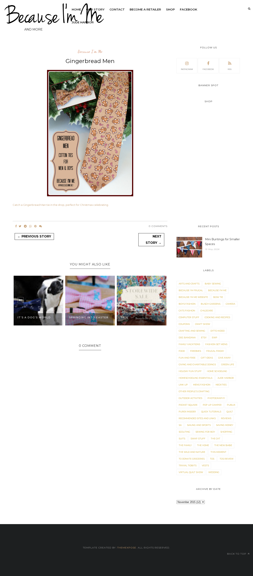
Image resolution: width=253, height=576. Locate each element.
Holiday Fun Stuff (190, 371)
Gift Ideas (207, 357)
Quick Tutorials (211, 411)
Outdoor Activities (190, 398)
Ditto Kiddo (218, 330)
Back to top (237, 553)
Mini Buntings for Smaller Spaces (222, 241)
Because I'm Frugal (191, 290)
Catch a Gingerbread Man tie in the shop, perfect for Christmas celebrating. (61, 204)
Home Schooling (217, 371)
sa (180, 425)
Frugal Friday (215, 351)
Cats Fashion (187, 310)
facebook (208, 69)
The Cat (215, 438)
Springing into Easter (89, 317)
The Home (203, 445)
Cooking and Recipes (217, 317)
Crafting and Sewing (192, 330)
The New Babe (223, 445)
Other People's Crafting (194, 391)
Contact (117, 9)
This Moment (218, 452)
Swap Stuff (198, 438)
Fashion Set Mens (216, 344)
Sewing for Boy (205, 431)
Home (76, 9)
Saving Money (224, 425)
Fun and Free (187, 357)
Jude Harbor (83, 22)
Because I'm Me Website (193, 297)
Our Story (95, 9)
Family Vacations (189, 344)
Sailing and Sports (199, 425)
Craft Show (202, 324)
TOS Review (226, 458)
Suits (182, 438)
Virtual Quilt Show (191, 472)
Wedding (213, 472)
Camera (230, 303)
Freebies (195, 351)
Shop (170, 9)
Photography (216, 398)
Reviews (226, 418)
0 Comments (158, 226)
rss (229, 69)
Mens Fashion (201, 384)
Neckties (221, 384)
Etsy (204, 337)
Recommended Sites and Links (197, 418)
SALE (124, 317)
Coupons (184, 324)
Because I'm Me (90, 51)
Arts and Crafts (189, 283)
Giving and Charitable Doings (197, 364)
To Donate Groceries (192, 458)
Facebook (188, 9)
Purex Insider (187, 411)
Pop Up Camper (212, 404)
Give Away (224, 357)
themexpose (126, 547)
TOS (212, 458)
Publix (231, 404)
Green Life (227, 364)
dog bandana (187, 337)
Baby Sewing (213, 283)
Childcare (206, 310)
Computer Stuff (189, 317)
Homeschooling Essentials (195, 378)
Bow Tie (218, 297)
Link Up (183, 384)
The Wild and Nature (192, 452)
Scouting (184, 431)
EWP (214, 337)
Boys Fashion (187, 303)
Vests (205, 465)
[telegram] (25, 226)
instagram (187, 69)
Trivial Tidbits (187, 465)
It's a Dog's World (34, 317)
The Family (185, 445)
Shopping (226, 431)
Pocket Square (188, 404)
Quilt (230, 411)
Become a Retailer (145, 9)
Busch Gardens (210, 303)
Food (182, 351)
